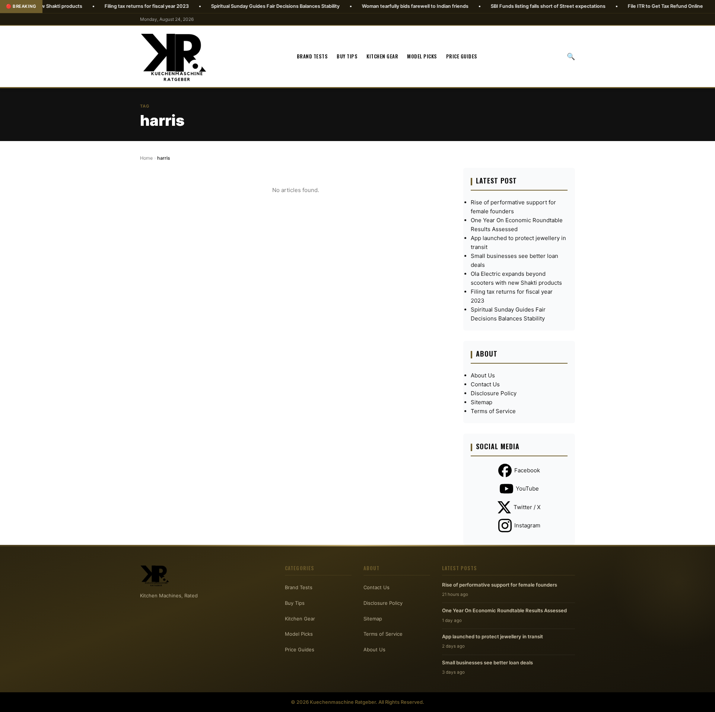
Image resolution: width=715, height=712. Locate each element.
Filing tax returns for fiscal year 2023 (120, 6)
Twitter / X (527, 507)
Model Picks (422, 56)
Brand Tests (312, 56)
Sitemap (481, 402)
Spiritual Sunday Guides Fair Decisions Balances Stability (248, 6)
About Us (483, 375)
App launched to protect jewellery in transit (492, 636)
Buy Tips (347, 56)
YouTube (527, 488)
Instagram (527, 525)
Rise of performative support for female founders (499, 585)
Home (146, 158)
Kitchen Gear (382, 56)
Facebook (527, 470)
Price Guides (461, 56)
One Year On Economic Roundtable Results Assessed (504, 610)
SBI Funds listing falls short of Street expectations (521, 6)
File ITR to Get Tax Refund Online (638, 6)
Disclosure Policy (494, 393)
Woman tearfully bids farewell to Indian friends (388, 6)
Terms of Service (493, 411)
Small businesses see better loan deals (487, 662)
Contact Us (485, 384)
